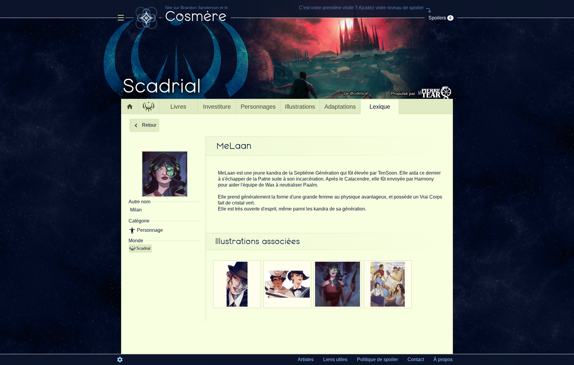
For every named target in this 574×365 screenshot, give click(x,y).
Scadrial (143, 248)
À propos (443, 359)
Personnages (258, 106)
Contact (415, 359)
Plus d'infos (237, 303)
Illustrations (300, 106)
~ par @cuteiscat (354, 93)
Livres (178, 106)
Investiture (217, 106)
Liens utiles (335, 359)
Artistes (306, 359)
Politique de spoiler (377, 359)
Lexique (380, 106)
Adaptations (340, 106)
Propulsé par (403, 93)
